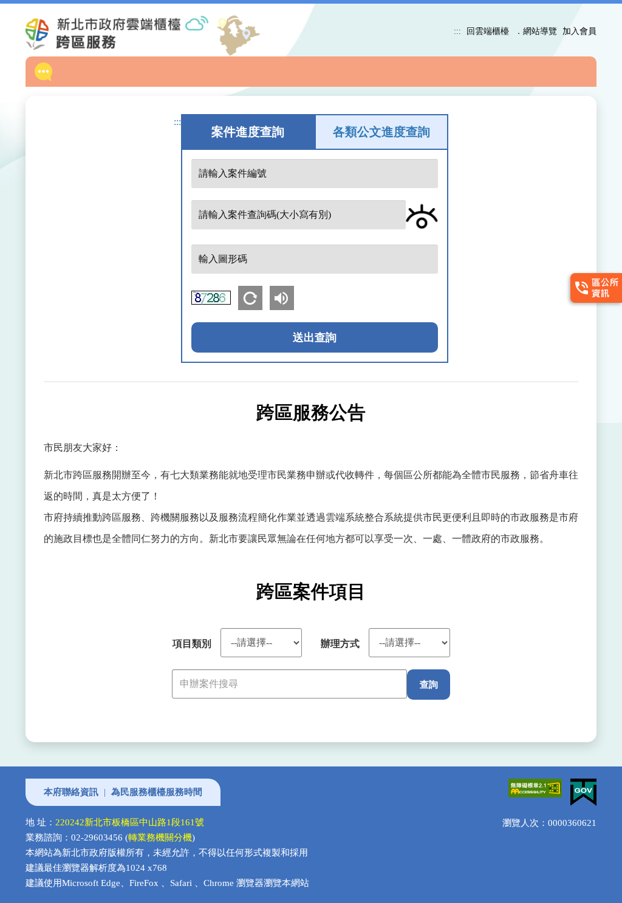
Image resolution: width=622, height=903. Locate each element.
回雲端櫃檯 (487, 31)
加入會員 (579, 31)
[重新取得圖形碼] (254, 296)
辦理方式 (340, 643)
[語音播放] (284, 296)
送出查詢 (315, 337)
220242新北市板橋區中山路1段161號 (129, 822)
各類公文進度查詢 (381, 131)
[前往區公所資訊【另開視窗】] (594, 288)
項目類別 (192, 643)
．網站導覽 (535, 31)
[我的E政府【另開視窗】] (580, 786)
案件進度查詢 (247, 131)
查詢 (429, 684)
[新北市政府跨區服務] (127, 33)
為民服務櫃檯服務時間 (156, 792)
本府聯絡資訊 (71, 792)
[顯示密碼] (422, 216)
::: (457, 31)
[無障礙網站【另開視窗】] (533, 786)
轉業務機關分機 (160, 837)
